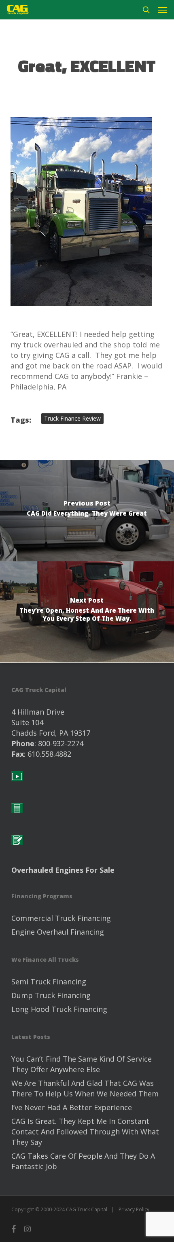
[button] (162, 10)
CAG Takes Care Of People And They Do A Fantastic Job (83, 1161)
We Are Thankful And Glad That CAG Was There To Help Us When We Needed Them (85, 1088)
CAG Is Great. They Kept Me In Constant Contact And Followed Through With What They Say (85, 1131)
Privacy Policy (134, 1209)
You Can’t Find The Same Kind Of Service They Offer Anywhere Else (81, 1064)
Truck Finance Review (72, 418)
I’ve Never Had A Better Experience (71, 1107)
